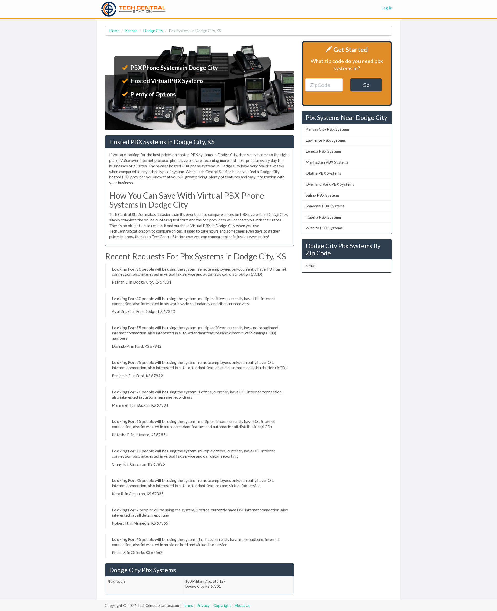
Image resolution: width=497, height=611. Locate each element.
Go (366, 85)
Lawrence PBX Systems (326, 140)
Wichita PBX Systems (324, 228)
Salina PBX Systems (323, 195)
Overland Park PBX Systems (330, 184)
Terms (187, 605)
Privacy (203, 605)
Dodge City (153, 30)
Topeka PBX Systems (324, 217)
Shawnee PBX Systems (325, 206)
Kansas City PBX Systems (328, 129)
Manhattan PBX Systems (327, 162)
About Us (242, 605)
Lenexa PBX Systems (324, 151)
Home (114, 30)
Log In (386, 7)
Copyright (222, 605)
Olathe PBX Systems (323, 173)
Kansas (131, 30)
